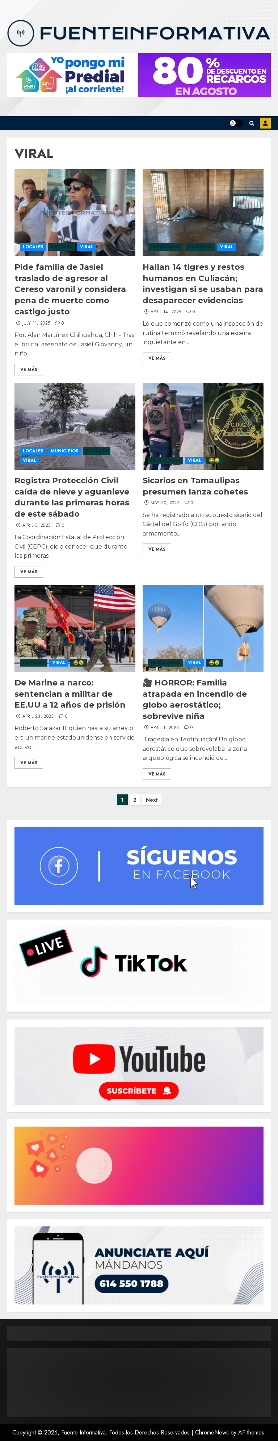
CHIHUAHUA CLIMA (139, 1382)
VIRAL (86, 247)
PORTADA (61, 247)
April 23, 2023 (38, 717)
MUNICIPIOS (64, 451)
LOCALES (33, 247)
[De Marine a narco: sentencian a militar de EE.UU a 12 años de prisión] (74, 628)
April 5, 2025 (36, 526)
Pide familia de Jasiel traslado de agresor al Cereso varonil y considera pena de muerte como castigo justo (70, 289)
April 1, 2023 (165, 728)
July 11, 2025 (36, 323)
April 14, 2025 (166, 312)
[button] (251, 123)
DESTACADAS (165, 247)
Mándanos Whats (265, 123)
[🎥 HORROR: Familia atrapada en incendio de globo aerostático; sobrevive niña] (203, 628)
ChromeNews (212, 1432)
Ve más (28, 369)
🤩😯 (214, 460)
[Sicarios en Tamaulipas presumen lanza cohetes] (203, 426)
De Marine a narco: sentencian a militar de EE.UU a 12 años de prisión (70, 694)
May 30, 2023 (165, 503)
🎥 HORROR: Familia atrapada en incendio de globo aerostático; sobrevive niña (195, 699)
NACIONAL (200, 247)
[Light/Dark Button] (236, 123)
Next (152, 799)
